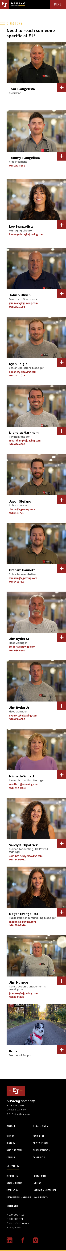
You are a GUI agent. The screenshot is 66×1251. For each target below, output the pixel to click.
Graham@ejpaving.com (23, 577)
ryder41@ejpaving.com (23, 715)
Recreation (12, 1190)
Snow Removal (41, 1197)
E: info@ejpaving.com (18, 1223)
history (11, 1143)
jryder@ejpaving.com (22, 646)
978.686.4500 (17, 444)
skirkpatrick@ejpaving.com (25, 855)
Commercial (40, 1176)
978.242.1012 (17, 375)
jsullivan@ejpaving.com (23, 302)
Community (39, 1157)
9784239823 (16, 996)
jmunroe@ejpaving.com (23, 993)
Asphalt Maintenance (45, 1190)
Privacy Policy (14, 1227)
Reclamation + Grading (19, 1197)
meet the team (14, 1150)
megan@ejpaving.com (22, 921)
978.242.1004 (17, 306)
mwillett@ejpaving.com (23, 784)
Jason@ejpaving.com (22, 509)
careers (11, 1157)
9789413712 (16, 581)
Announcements (41, 1150)
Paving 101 (38, 1136)
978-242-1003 (17, 787)
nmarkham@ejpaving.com (25, 440)
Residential (13, 1176)
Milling (37, 1183)
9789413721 (16, 512)
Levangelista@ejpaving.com (26, 234)
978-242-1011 (17, 859)
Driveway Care (40, 1143)
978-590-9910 (17, 925)
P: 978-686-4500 (15, 1214)
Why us (10, 1136)
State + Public (14, 1183)
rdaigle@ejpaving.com (22, 371)
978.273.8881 (17, 165)
